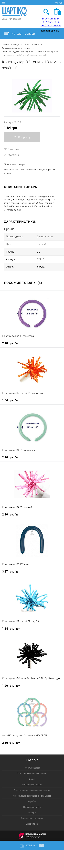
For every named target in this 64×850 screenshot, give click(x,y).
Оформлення (32, 824)
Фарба (32, 779)
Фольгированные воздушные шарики (32, 790)
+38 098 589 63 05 (50, 22)
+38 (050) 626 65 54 (51, 25)
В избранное (14, 149)
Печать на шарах (32, 768)
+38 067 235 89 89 (50, 18)
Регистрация (15, 19)
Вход (4, 19)
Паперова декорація (32, 784)
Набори (32, 812)
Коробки (32, 801)
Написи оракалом (32, 807)
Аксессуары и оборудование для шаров (32, 796)
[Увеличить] (32, 95)
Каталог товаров (23, 33)
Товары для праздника (32, 818)
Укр (56, 2)
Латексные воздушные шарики (32, 773)
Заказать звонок (50, 30)
